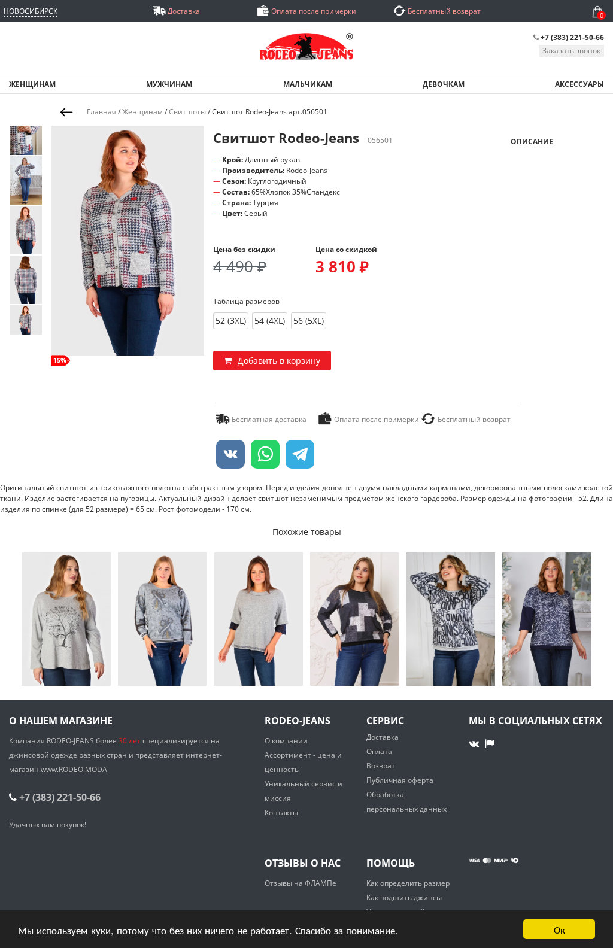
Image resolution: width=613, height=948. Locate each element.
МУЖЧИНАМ (169, 84)
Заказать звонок (571, 50)
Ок (559, 929)
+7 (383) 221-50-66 (572, 37)
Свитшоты (187, 112)
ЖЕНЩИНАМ (32, 84)
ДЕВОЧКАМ (444, 84)
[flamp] (489, 743)
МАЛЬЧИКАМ (307, 84)
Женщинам (142, 112)
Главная (101, 112)
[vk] (475, 743)
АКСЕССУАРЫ (579, 84)
